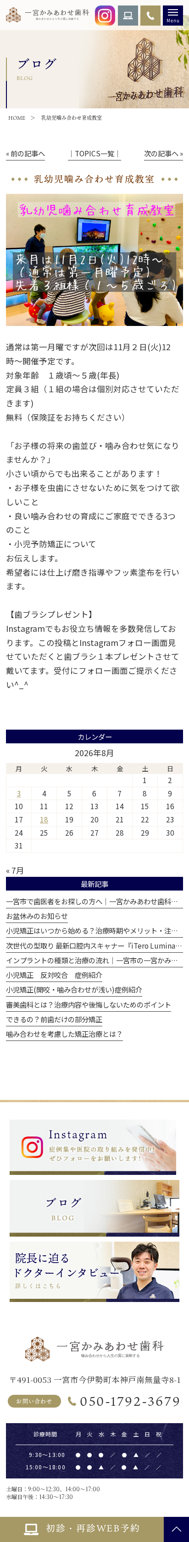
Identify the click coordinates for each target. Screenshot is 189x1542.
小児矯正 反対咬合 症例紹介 (54, 975)
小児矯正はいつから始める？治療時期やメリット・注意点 (95, 930)
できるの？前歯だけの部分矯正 (54, 1019)
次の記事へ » (163, 153)
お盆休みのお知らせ (37, 916)
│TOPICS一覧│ (94, 153)
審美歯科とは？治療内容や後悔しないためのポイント (88, 1004)
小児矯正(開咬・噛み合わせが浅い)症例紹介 (74, 989)
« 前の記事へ (25, 153)
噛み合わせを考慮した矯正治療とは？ (64, 1034)
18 (44, 819)
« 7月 (15, 870)
